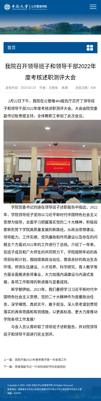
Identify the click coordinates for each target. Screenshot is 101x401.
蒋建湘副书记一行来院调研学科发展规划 (40, 367)
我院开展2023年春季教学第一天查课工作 (40, 360)
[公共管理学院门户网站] (26, 7)
